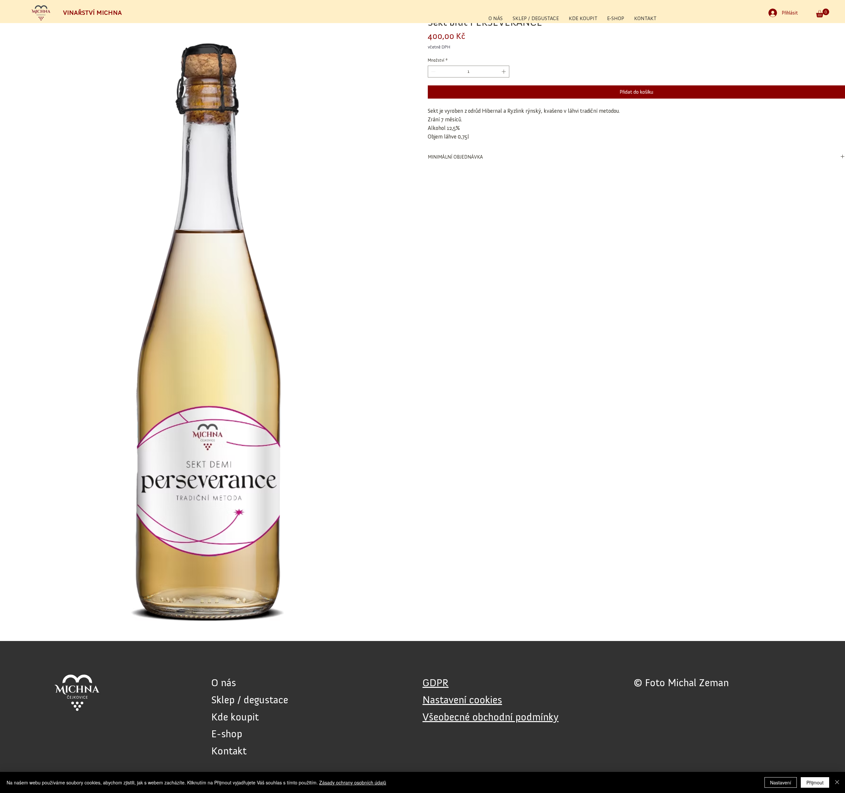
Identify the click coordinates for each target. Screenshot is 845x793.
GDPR (435, 682)
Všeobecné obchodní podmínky (490, 717)
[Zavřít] (837, 782)
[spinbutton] (469, 71)
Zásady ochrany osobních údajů (352, 782)
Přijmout (815, 782)
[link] (822, 13)
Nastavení (780, 782)
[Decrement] (433, 71)
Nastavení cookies (462, 699)
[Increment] (504, 71)
